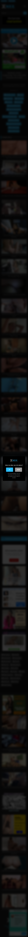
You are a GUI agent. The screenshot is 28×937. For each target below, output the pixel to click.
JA (9, 469)
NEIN (18, 469)
